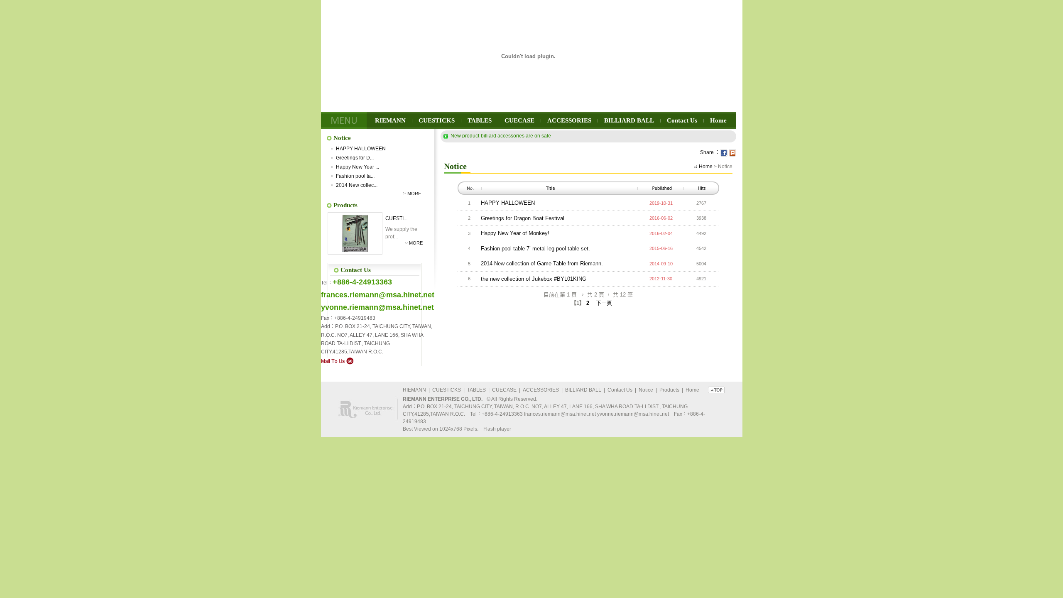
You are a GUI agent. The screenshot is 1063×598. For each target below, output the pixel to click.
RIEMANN (390, 120)
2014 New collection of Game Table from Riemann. (542, 263)
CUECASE (519, 120)
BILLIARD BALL (629, 120)
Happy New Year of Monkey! (515, 233)
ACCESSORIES (569, 120)
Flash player (497, 429)
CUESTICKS (437, 120)
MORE (414, 193)
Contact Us (682, 120)
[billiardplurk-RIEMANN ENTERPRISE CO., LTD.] (732, 152)
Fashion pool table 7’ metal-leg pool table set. (535, 248)
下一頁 (604, 303)
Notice (646, 390)
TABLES (480, 120)
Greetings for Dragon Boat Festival (522, 218)
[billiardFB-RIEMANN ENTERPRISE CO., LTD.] (723, 152)
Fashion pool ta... (355, 176)
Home (718, 120)
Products (669, 390)
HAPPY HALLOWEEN (361, 149)
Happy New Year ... (357, 167)
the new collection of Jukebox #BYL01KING (533, 279)
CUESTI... (396, 218)
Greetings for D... (355, 158)
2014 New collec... (356, 185)
